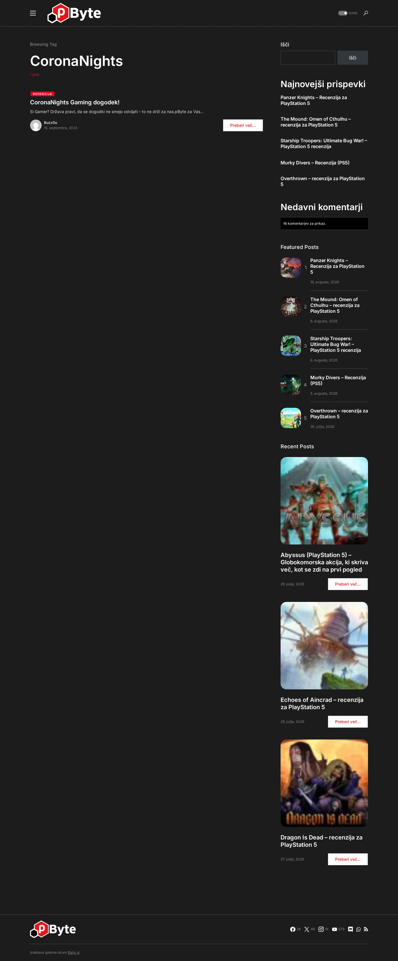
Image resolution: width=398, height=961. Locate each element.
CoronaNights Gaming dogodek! (74, 102)
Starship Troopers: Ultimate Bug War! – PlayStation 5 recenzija (324, 143)
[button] (33, 13)
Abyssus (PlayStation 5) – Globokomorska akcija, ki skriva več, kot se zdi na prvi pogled (324, 562)
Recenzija (42, 94)
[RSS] (366, 929)
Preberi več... (243, 125)
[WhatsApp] (358, 929)
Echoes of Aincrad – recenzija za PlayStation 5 (322, 703)
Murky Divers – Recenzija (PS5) (315, 163)
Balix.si (74, 952)
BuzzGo (50, 122)
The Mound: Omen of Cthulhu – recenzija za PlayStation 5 (316, 122)
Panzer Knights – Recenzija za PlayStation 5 (314, 100)
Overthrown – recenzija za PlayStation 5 (323, 181)
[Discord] (350, 929)
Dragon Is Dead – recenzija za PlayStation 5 (321, 841)
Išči (285, 44)
